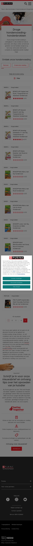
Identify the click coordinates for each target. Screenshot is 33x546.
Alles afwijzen (16, 286)
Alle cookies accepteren (16, 282)
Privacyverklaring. (21, 274)
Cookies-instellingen (16, 278)
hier (14, 271)
